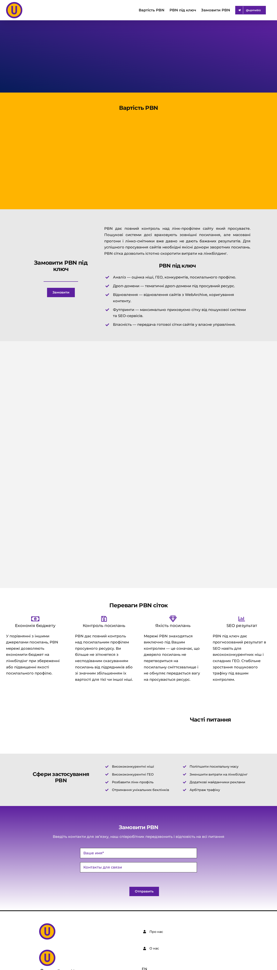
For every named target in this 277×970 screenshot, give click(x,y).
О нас (154, 948)
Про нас (156, 932)
